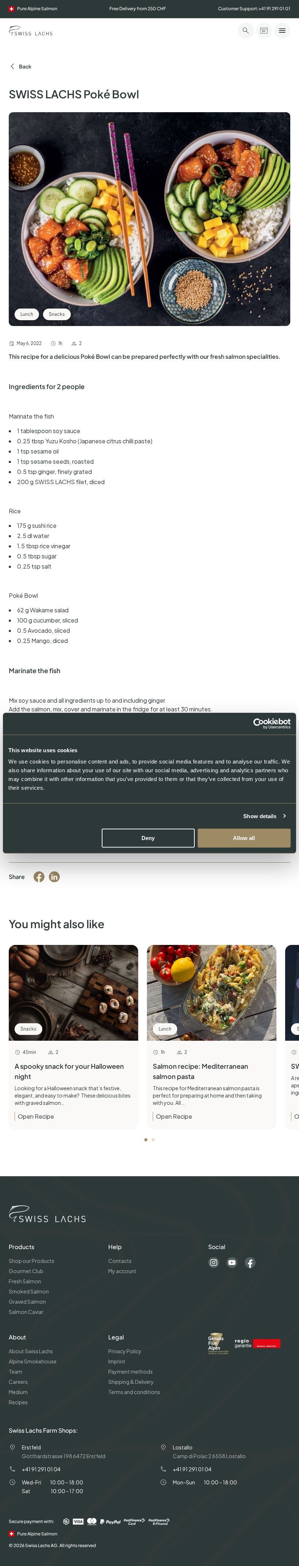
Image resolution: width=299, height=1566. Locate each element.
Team (15, 1371)
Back (25, 66)
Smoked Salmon (29, 1291)
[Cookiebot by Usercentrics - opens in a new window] (259, 723)
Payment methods (130, 1371)
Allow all (244, 838)
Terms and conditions (134, 1392)
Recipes (18, 1402)
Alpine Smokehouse (33, 1361)
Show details (259, 816)
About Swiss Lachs (31, 1351)
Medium (18, 1392)
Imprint (116, 1361)
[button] (145, 1139)
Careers (18, 1381)
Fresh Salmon (25, 1281)
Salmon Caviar (26, 1311)
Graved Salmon (27, 1301)
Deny (148, 838)
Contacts (120, 1260)
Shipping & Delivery (131, 1381)
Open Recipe (36, 1116)
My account (122, 1271)
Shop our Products (31, 1260)
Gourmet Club (26, 1271)
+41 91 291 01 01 (274, 8)
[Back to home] (31, 30)
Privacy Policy (124, 1351)
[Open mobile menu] (282, 31)
